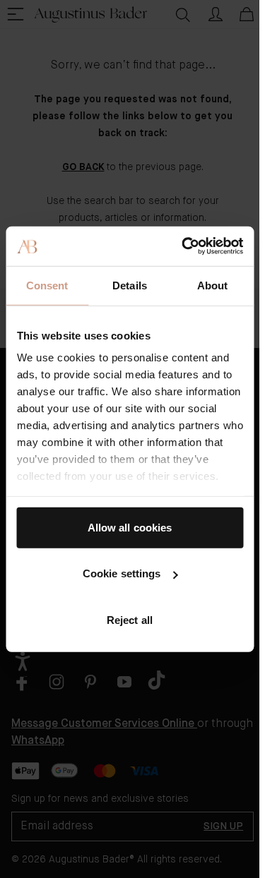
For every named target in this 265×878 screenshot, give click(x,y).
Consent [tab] (47, 285)
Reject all (130, 619)
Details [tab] (129, 285)
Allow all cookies (130, 527)
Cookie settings (122, 573)
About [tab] (212, 285)
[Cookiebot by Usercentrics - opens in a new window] (184, 246)
